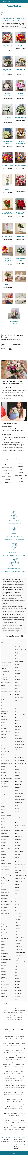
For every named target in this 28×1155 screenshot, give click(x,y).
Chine (16, 1050)
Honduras (7, 1066)
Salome (17, 884)
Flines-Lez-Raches (6, 869)
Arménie (12, 1038)
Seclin (16, 893)
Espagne (15, 1059)
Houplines (4, 962)
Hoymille (3, 965)
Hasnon (3, 921)
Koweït (14, 1078)
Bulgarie (16, 1048)
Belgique (18, 1043)
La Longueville (5, 984)
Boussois (3, 746)
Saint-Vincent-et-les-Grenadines (14, 1118)
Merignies (17, 729)
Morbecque (18, 752)
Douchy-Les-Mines (6, 815)
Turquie (5, 1129)
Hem (2, 941)
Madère (17, 1085)
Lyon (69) (6, 1012)
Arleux (3, 660)
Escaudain (4, 833)
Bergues (3, 716)
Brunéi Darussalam (8, 1048)
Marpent (17, 712)
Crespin (3, 795)
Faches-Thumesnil (6, 848)
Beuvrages (4, 728)
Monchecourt (18, 738)
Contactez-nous (5, 1)
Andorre (18, 1031)
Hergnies (3, 944)
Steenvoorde (18, 908)
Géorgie (23, 1062)
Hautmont (4, 933)
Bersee (3, 722)
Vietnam (13, 1132)
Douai (2, 812)
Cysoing (3, 804)
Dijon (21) (13, 1010)
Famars (3, 851)
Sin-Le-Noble (18, 899)
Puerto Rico (15, 1106)
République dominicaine (10, 1108)
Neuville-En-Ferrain (20, 758)
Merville (17, 732)
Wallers (17, 964)
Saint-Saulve (18, 881)
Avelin (3, 685)
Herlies (3, 950)
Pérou (20, 1101)
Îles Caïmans (22, 1069)
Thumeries (18, 925)
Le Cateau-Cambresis (20, 650)
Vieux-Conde (18, 949)
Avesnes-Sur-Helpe (6, 694)
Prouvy (17, 805)
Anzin (2, 657)
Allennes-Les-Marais (6, 645)
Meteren (17, 735)
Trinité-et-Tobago (7, 1127)
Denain (3, 810)
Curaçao (16, 1055)
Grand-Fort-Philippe (6, 901)
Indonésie (8, 1073)
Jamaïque (6, 1076)
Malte (5, 1087)
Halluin (3, 918)
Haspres (3, 924)
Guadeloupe (17, 1064)
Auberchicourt (5, 671)
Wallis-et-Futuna (21, 1132)
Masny (17, 724)
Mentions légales (18, 1139)
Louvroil (17, 694)
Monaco (20, 1090)
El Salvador (11, 1057)
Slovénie (6, 1122)
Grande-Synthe (5, 904)
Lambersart (4, 996)
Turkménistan (22, 1127)
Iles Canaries (9, 1071)
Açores (6, 1029)
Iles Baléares (14, 1069)
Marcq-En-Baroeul (7, 476)
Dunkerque (4, 818)
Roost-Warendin (19, 851)
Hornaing (3, 956)
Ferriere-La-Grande (6, 863)
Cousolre (3, 789)
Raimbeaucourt (19, 830)
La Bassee (3, 974)
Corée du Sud (14, 1052)
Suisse (23, 1122)
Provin (17, 811)
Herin (2, 947)
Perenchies (18, 784)
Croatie (5, 1055)
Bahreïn (5, 1043)
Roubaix (21, 463)
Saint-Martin (22, 1113)
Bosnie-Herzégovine (12, 1045)
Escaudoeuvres (5, 836)
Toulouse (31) (10, 1019)
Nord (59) (16, 14)
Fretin (2, 884)
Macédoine (11, 1085)
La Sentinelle (4, 990)
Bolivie (23, 1043)
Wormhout (18, 999)
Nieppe (17, 767)
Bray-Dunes (4, 749)
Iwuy (2, 968)
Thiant (17, 922)
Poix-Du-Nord (19, 793)
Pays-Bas (15, 1101)
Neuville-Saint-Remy (20, 761)
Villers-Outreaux (19, 955)
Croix (21, 469)
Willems (17, 996)
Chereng (3, 772)
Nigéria (6, 1094)
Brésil (20, 1045)
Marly (16, 709)
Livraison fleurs (5, 14)
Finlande (17, 1062)
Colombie (6, 1052)
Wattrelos (17, 981)
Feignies (3, 857)
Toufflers (17, 928)
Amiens (21, 481)
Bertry (3, 725)
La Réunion (9, 1080)
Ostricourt (17, 778)
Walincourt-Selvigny (20, 961)
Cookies (16, 1148)
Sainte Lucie (7, 1120)
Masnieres (17, 720)
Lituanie (14, 1083)
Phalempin (18, 790)
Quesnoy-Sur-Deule (20, 817)
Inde (22, 1071)
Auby (2, 674)
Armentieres (4, 666)
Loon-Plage (18, 685)
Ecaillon (3, 821)
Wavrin (17, 984)
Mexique (8, 1090)
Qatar (21, 1106)
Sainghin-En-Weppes (21, 864)
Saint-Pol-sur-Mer (20, 878)
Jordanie (17, 1076)
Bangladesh (11, 1043)
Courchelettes (4, 786)
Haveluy (3, 936)
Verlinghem (18, 943)
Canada (7, 1050)
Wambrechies (7, 482)
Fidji (12, 1062)
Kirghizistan (8, 1078)
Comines (3, 775)
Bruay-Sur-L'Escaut (6, 752)
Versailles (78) (18, 1019)
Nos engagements (5, 1141)
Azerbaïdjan (14, 1041)
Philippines (5, 1104)
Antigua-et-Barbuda (9, 1036)
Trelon (17, 934)
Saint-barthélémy (14, 1111)
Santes (17, 887)
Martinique (16, 1087)
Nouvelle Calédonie (20, 1094)
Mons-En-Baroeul (19, 741)
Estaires (3, 845)
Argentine (6, 1038)
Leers (16, 659)
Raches (17, 823)
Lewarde (17, 670)
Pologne (12, 1104)
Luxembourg (21, 1083)
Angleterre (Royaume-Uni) (11, 1034)
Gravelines (4, 907)
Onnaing (17, 772)
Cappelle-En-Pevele (6, 761)
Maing (17, 700)
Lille (21, 478)
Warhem (17, 970)
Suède (18, 1122)
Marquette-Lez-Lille (7, 470)
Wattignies (18, 978)
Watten (17, 976)
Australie (23, 1038)
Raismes (17, 833)
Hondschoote (4, 953)
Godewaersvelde (5, 892)
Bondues (22, 14)
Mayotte (23, 1087)
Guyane (23, 1064)
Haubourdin (4, 927)
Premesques (18, 802)
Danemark (22, 1055)
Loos (16, 688)
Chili (12, 1050)
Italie (22, 1073)
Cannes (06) (6, 1010)
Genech (3, 887)
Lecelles (17, 656)
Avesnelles (4, 688)
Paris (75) (14, 1015)
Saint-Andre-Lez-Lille (21, 475)
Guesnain (3, 910)
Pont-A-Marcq (19, 796)
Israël (17, 1073)
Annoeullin (4, 651)
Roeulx (17, 842)
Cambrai (3, 758)
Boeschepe (4, 734)
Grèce (10, 1064)
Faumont (3, 854)
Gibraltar (5, 1064)
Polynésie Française (20, 1104)
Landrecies (18, 647)
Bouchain (3, 737)
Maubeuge (18, 726)
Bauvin (3, 706)
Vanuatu (23, 1129)
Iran (13, 1073)
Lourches (17, 691)
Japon (12, 1076)
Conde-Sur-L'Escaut (6, 778)
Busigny (3, 755)
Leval (16, 667)
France (11, 14)
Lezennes (17, 673)
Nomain (17, 769)
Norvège (12, 1094)
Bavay (3, 709)
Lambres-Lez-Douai (20, 641)
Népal (15, 1092)
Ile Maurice (6, 1069)
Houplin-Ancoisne (6, 959)
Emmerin (3, 825)
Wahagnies (18, 958)
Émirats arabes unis (20, 1057)
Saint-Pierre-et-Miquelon (14, 1115)
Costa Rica (21, 1052)
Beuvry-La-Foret (5, 731)
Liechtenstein (7, 1083)
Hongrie (21, 1066)
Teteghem (17, 919)
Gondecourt (4, 898)
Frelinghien (4, 878)
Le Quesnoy (18, 653)
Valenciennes (18, 940)
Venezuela (6, 1132)
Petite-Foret (18, 787)
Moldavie (14, 1090)
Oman (15, 1097)
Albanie (21, 1029)
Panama (14, 1099)
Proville (17, 808)
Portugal (8, 1106)
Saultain (17, 890)
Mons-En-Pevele (19, 744)
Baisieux (3, 703)
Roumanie (21, 1108)
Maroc (10, 1087)
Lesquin (17, 664)
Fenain (3, 860)
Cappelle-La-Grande (6, 763)
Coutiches (3, 792)
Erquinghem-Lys (5, 830)
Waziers (17, 987)
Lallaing (3, 993)
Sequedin (17, 896)
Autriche (7, 1041)
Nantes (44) (21, 1012)
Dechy (3, 806)
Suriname (8, 1125)
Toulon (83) (19, 1017)
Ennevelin (3, 827)
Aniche (3, 648)
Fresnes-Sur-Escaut (6, 881)
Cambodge (22, 1048)
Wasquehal (21, 466)
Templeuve (18, 916)
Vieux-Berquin (19, 946)
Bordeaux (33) (7, 1008)
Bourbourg (4, 740)
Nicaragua (20, 1092)
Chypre (21, 1050)
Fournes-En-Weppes (6, 875)
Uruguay (17, 1129)
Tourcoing (7, 479)
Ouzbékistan (22, 1097)
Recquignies (18, 836)
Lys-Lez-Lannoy (19, 697)
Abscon (3, 642)
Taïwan (14, 1125)
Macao (5, 1085)
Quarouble (18, 814)
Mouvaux (7, 465)
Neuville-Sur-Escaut (20, 764)
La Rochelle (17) (21, 1010)
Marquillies (18, 718)
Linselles (7, 473)
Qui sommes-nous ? (5, 1139)
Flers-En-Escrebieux (6, 866)
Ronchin (17, 845)
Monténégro (8, 1092)
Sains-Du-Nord (19, 868)
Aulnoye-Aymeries (6, 682)
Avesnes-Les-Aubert (6, 691)
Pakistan (8, 1099)
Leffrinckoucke (19, 661)
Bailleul (3, 700)
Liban (21, 1080)
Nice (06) (7, 1015)
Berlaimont (4, 719)
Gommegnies (4, 895)
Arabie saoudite (20, 1036)
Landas (17, 644)
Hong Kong (14, 1066)
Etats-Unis (6, 1062)
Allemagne (11, 1031)
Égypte (5, 1057)
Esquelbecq (4, 842)
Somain (17, 905)
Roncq (21, 472)
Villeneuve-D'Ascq (7, 467)
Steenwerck (18, 911)
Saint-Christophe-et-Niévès (10, 1113)
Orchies (17, 775)
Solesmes (17, 902)
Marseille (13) (14, 1012)
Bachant (3, 697)
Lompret (17, 682)
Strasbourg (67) (10, 1017)
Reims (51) (20, 1015)
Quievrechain (18, 820)
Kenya (22, 1076)
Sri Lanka (12, 1122)
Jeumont (3, 971)
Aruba (17, 1038)
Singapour (21, 1120)
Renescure (18, 839)
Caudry (3, 769)
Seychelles (14, 1120)
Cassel (3, 766)
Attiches (3, 668)
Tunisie (15, 1127)
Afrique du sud (13, 1029)
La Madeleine (4, 988)
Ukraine (11, 1129)
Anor (2, 654)
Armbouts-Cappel (6, 662)
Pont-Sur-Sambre (20, 799)
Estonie (20, 1059)
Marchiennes (18, 703)
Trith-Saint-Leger (19, 937)
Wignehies (18, 993)
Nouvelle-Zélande (8, 1097)
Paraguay (20, 1099)
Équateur (8, 1059)
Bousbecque (4, 743)
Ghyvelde (3, 889)
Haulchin (3, 930)
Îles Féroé (16, 1071)
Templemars (18, 913)
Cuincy (3, 801)
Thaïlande (20, 1125)
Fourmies (3, 872)
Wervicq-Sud (18, 990)
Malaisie (23, 1085)
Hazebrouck (4, 938)
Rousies (17, 857)
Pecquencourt (18, 781)
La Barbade (20, 1078)
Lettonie (16, 1080)
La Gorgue (4, 982)
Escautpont (4, 839)
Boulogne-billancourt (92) (18, 1008)
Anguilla (21, 1034)
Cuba (10, 1055)
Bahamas (21, 1041)
